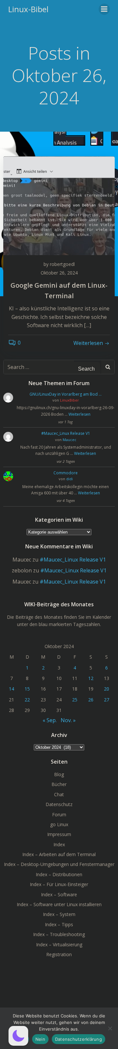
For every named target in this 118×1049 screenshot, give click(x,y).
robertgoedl (62, 264)
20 (106, 689)
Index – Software (59, 894)
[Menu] (104, 9)
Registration (59, 954)
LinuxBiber (69, 400)
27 (106, 699)
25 (74, 699)
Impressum (59, 834)
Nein (40, 1039)
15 (27, 689)
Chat (59, 794)
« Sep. (50, 720)
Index (59, 844)
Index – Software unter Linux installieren (59, 904)
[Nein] (110, 1028)
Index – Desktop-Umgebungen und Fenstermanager (59, 864)
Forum (59, 814)
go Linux (59, 824)
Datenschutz (59, 804)
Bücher (59, 784)
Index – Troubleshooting (59, 934)
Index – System (59, 914)
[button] (18, 1036)
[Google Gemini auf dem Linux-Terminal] (59, 205)
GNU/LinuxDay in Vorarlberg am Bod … (66, 394)
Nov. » (68, 720)
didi (69, 478)
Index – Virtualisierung (59, 944)
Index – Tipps (59, 924)
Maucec (69, 439)
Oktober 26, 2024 (59, 273)
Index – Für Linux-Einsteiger (59, 884)
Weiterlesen (79, 414)
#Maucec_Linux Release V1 (65, 433)
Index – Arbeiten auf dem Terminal (59, 854)
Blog (59, 774)
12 (90, 678)
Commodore (65, 473)
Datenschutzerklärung (78, 1039)
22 (27, 699)
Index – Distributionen (59, 874)
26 (90, 699)
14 (11, 689)
